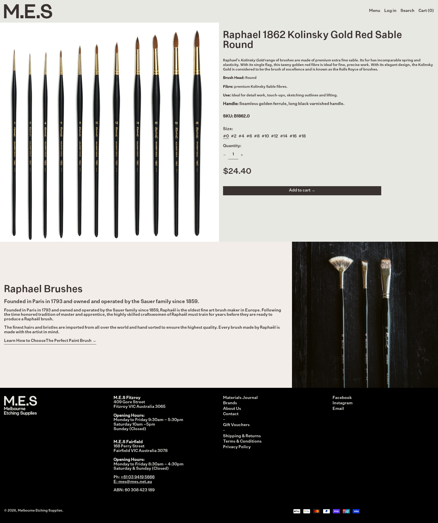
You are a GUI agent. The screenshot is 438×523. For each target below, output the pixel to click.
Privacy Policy (237, 447)
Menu (374, 11)
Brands (230, 403)
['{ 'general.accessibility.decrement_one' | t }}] (224, 155)
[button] (407, 11)
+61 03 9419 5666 (138, 477)
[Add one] (241, 155)
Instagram (343, 403)
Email (338, 409)
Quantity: (232, 146)
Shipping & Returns (242, 436)
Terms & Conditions (242, 442)
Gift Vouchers (236, 425)
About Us (232, 409)
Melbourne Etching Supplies (40, 510)
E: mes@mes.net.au (133, 482)
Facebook (342, 398)
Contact (231, 414)
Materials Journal (240, 398)
